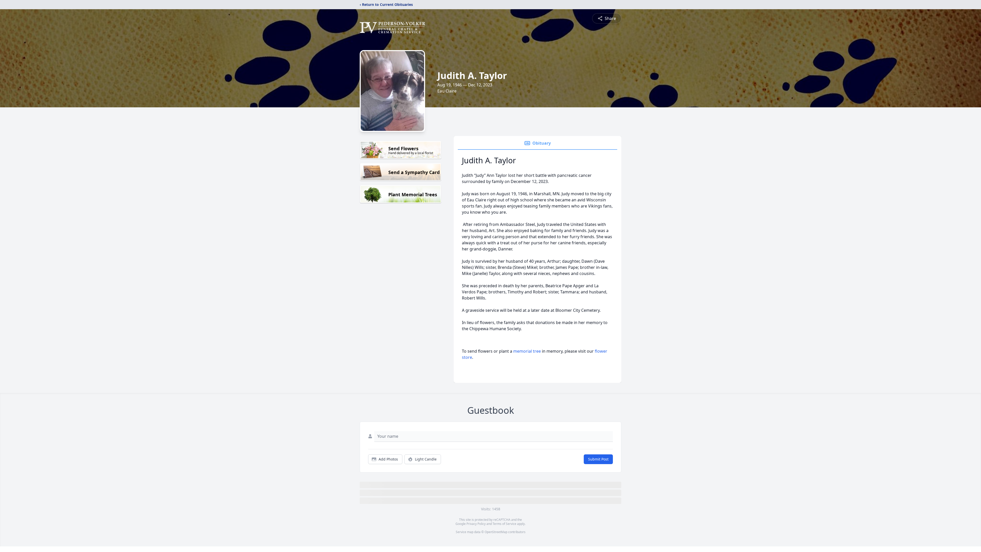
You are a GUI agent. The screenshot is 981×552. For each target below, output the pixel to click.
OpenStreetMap (496, 532)
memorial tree (527, 351)
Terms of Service (504, 524)
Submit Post (598, 459)
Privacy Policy (476, 524)
